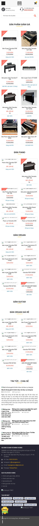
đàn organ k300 (6, 498)
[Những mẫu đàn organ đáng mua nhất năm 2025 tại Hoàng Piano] (6, 425)
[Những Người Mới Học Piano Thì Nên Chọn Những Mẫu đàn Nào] (6, 436)
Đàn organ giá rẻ (19, 312)
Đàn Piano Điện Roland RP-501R (9, 137)
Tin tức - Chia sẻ (19, 381)
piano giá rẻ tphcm (21, 501)
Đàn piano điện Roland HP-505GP (29, 192)
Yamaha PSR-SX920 (29, 272)
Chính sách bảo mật (8, 478)
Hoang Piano (13, 468)
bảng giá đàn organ (30, 505)
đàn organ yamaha (7, 501)
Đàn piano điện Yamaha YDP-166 (9, 108)
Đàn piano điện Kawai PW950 (29, 208)
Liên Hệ (5, 486)
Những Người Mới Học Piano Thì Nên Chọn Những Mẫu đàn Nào (23, 433)
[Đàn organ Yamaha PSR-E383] (29, 256)
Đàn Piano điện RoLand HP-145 (10, 192)
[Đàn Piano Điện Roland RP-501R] (10, 127)
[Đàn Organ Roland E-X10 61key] (10, 256)
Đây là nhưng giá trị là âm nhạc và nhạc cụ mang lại (17, 390)
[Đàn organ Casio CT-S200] (29, 68)
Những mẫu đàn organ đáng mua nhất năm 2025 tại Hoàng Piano (23, 421)
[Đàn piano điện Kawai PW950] (29, 204)
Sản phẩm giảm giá (19, 24)
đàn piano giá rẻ (6, 505)
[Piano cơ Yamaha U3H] (10, 218)
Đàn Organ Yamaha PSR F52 (9, 49)
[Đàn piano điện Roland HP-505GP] (29, 189)
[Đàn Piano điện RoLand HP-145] (10, 189)
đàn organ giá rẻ (18, 498)
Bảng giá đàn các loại (9, 483)
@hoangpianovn (15, 462)
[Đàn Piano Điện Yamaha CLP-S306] (29, 98)
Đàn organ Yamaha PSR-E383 (29, 259)
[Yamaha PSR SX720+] (10, 283)
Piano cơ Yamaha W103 (29, 221)
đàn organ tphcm (30, 498)
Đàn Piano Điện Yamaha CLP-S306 (29, 108)
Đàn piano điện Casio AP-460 (29, 137)
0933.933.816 (13, 459)
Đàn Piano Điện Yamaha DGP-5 (9, 208)
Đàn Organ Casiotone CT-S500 (29, 246)
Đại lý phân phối (7, 481)
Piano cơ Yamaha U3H (9, 221)
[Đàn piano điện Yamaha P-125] (10, 68)
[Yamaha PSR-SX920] (29, 270)
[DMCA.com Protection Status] (4, 514)
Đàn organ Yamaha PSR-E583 (9, 246)
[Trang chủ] (19, 3)
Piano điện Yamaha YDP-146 (9, 163)
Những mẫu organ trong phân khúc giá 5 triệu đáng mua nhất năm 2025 (24, 409)
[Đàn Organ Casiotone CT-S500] (29, 242)
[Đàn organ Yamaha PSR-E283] (10, 270)
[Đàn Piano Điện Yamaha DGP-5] (10, 204)
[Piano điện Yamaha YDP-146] (10, 160)
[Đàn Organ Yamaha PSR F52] (10, 39)
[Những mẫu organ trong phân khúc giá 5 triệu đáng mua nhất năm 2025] (6, 413)
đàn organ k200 (18, 505)
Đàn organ (19, 235)
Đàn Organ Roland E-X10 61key (9, 259)
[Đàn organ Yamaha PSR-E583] (10, 242)
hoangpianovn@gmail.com (16, 465)
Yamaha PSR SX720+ (9, 286)
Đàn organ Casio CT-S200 (29, 78)
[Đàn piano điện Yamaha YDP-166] (10, 98)
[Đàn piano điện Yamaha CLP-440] (29, 39)
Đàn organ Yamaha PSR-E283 (9, 273)
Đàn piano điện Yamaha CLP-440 (29, 49)
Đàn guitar (19, 302)
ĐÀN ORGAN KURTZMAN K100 (29, 286)
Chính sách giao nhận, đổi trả (11, 476)
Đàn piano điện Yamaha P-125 (10, 78)
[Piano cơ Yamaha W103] (29, 218)
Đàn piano (19, 152)
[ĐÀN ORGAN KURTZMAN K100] (29, 283)
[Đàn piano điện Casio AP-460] (29, 127)
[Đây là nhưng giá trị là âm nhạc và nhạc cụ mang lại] (19, 387)
